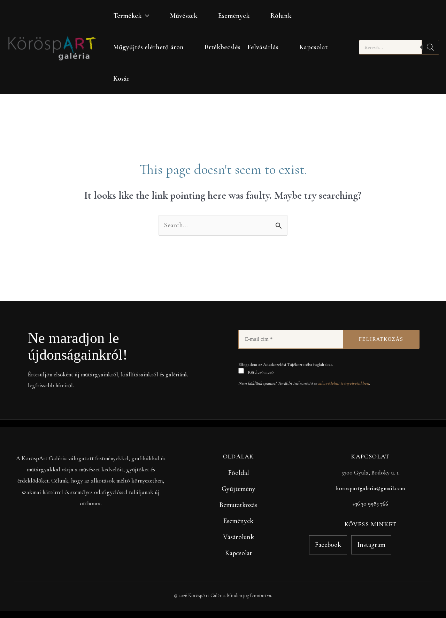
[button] (145, 15)
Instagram (371, 544)
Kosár (121, 78)
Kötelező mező (260, 372)
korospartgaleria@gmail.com (370, 488)
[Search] (430, 47)
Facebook (328, 544)
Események (233, 16)
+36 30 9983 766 (370, 503)
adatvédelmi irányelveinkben (343, 383)
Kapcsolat (313, 47)
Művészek (183, 16)
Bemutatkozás (238, 505)
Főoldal (238, 473)
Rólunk (280, 16)
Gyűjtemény (238, 489)
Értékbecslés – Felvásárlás (241, 47)
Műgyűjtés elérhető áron (148, 47)
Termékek (127, 16)
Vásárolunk (238, 537)
